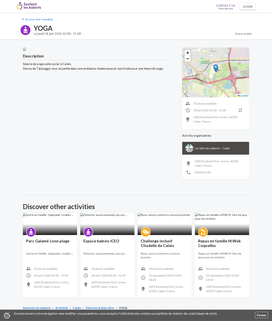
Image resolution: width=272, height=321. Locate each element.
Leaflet (244, 95)
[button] (247, 6)
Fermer (261, 315)
